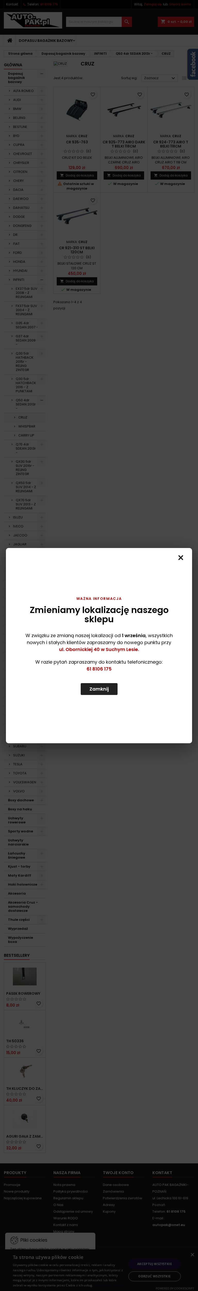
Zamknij (99, 689)
